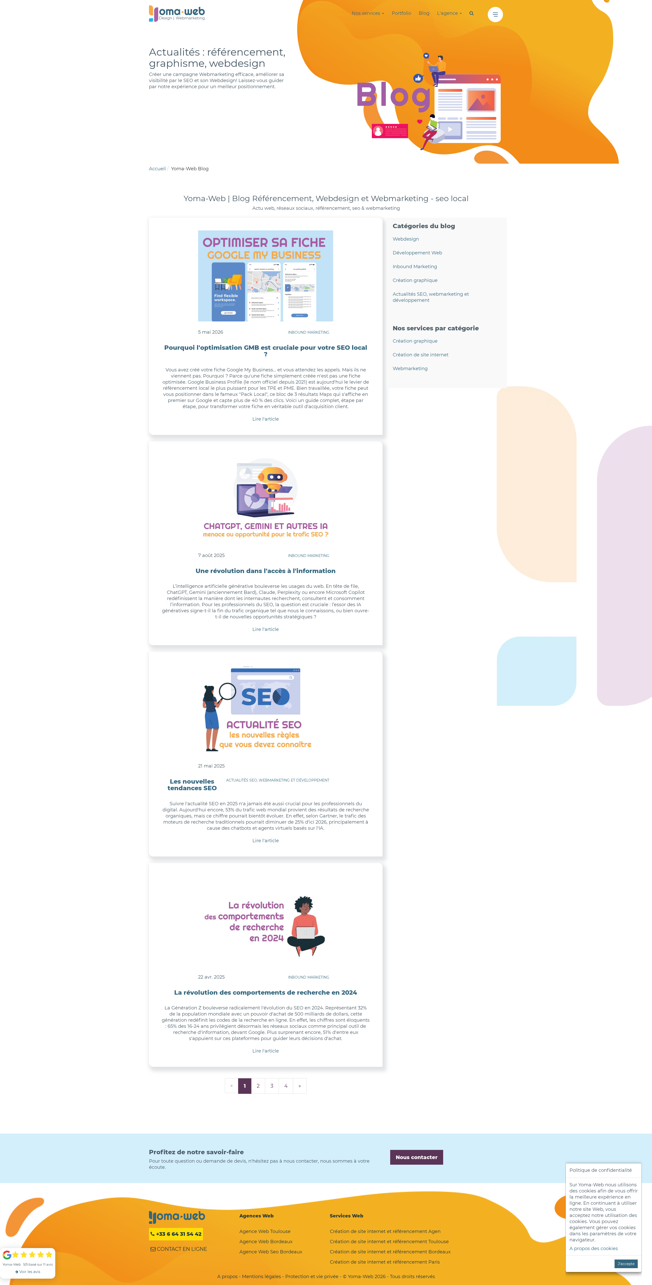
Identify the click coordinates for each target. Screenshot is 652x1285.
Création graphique (415, 280)
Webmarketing (410, 368)
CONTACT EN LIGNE (181, 1249)
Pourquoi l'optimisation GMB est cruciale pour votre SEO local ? (265, 351)
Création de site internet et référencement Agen (385, 1231)
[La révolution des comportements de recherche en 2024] (266, 921)
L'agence (448, 13)
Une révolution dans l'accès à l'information (266, 571)
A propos (227, 1276)
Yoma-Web (177, 1217)
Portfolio (401, 13)
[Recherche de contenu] (472, 13)
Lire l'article (265, 419)
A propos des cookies (593, 1248)
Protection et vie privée (311, 1276)
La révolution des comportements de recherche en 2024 (265, 992)
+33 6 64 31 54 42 (178, 1234)
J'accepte (626, 1264)
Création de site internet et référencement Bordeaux (390, 1252)
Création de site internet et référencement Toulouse (389, 1241)
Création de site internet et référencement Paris (385, 1262)
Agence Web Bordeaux (266, 1241)
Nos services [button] (367, 13)
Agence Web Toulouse (265, 1231)
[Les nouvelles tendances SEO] (266, 709)
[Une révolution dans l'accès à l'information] (266, 499)
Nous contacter (417, 1157)
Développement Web (417, 253)
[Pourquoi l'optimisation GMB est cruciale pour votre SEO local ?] (266, 275)
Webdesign (406, 239)
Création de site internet (421, 355)
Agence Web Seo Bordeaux (270, 1252)
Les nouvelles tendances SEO (192, 785)
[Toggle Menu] (495, 14)
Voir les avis (29, 1271)
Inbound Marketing (308, 332)
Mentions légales (261, 1276)
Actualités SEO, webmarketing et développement (277, 780)
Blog (424, 13)
